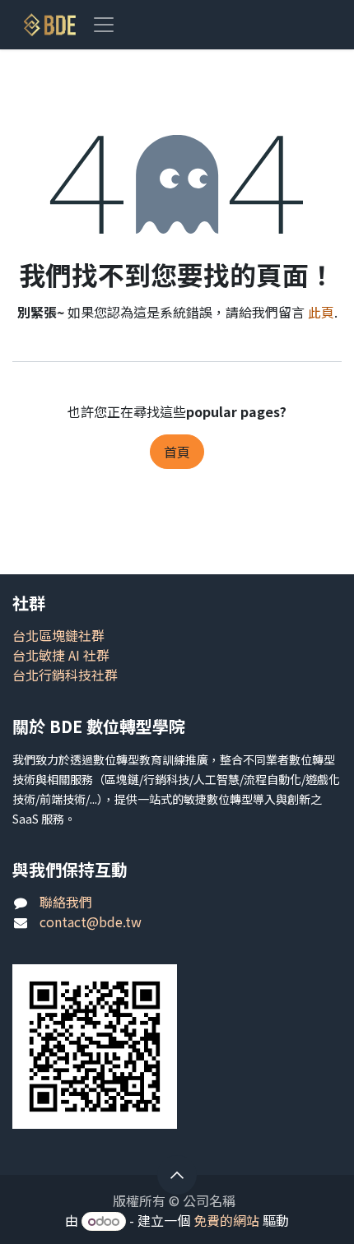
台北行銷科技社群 (65, 675)
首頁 (177, 452)
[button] (177, 1175)
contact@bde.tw (91, 921)
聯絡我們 (66, 902)
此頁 (321, 312)
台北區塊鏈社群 (58, 635)
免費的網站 (226, 1220)
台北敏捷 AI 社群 (60, 655)
